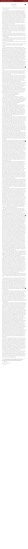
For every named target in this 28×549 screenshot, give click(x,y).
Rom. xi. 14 (6, 307)
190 (14, 48)
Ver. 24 (4, 95)
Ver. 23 (4, 43)
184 (25, 215)
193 (2, 364)
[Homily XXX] (23, 1)
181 (25, 4)
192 (5, 134)
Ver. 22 (4, 41)
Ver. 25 (4, 103)
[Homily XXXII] (26, 1)
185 (25, 288)
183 (25, 141)
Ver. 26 (5, 206)
